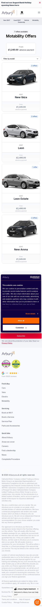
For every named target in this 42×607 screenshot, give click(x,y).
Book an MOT (7, 413)
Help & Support (24, 599)
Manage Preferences (21, 602)
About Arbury (7, 437)
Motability (35, 20)
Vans (4, 392)
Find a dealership (9, 450)
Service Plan (7, 421)
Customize (20, 328)
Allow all (21, 320)
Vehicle (26, 20)
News (4, 455)
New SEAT (6, 20)
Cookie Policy (7, 602)
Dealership (21, 22)
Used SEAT (17, 20)
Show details (30, 314)
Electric (5, 397)
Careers (5, 446)
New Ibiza (21, 97)
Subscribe (21, 336)
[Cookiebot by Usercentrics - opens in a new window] (30, 277)
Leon (21, 148)
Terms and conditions (9, 599)
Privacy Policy (7, 596)
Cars (3, 388)
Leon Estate (21, 198)
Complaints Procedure (11, 459)
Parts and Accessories (11, 426)
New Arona (21, 249)
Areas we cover (8, 442)
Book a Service (8, 417)
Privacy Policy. (7, 343)
